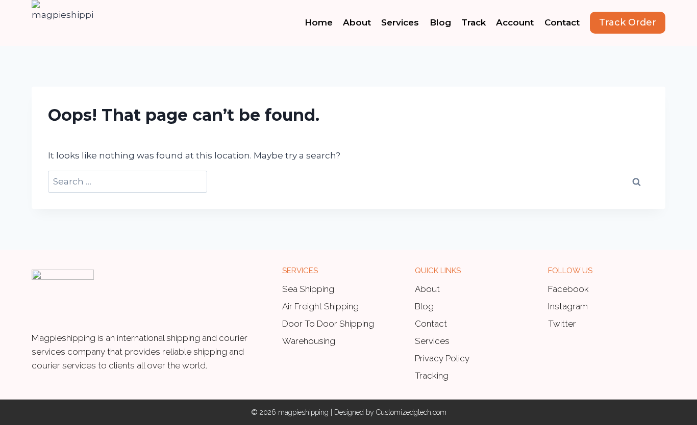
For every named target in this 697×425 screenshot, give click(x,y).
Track (473, 22)
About (357, 22)
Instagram (568, 306)
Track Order (627, 22)
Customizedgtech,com (411, 412)
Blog (440, 22)
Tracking (432, 375)
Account (515, 22)
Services (400, 22)
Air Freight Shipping (320, 306)
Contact (562, 22)
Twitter (562, 323)
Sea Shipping (308, 289)
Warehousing (308, 341)
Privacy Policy (442, 358)
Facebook (568, 289)
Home (319, 22)
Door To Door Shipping (328, 323)
